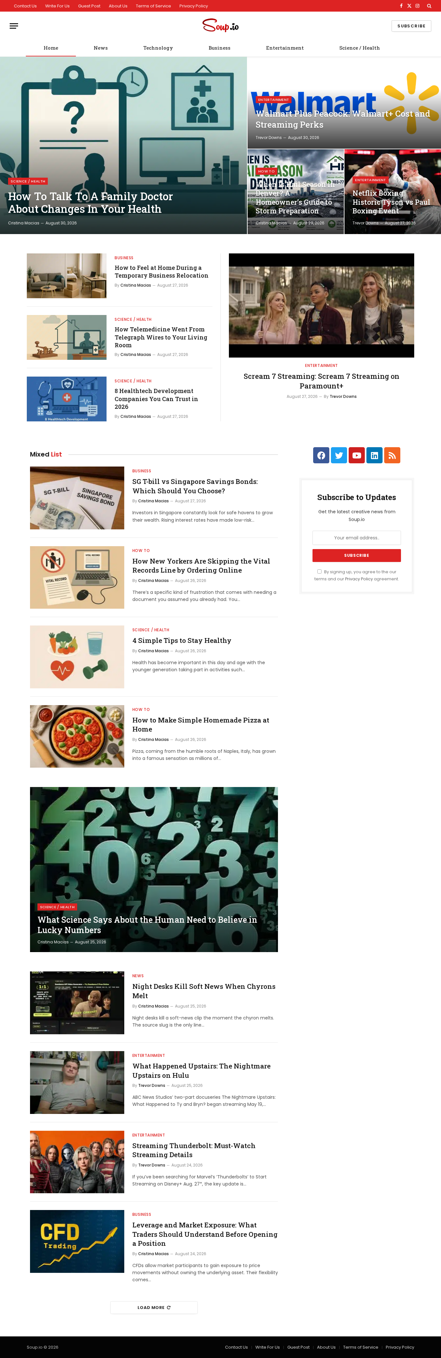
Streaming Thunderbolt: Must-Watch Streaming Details (194, 1150)
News (101, 47)
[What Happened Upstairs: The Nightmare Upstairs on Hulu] (77, 1082)
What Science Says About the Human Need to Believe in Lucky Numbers (147, 925)
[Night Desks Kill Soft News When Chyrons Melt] (77, 1002)
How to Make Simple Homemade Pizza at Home (200, 724)
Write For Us (57, 6)
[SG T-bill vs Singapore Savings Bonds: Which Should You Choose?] (77, 498)
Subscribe (411, 26)
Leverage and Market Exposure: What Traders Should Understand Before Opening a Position (205, 1234)
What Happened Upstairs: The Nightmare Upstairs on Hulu (201, 1070)
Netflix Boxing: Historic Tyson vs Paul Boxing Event (391, 202)
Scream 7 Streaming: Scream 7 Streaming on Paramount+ (321, 380)
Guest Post (89, 6)
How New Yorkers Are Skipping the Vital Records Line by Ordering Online (201, 565)
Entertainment (285, 47)
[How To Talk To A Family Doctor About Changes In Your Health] (123, 145)
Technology (158, 47)
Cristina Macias (23, 223)
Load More (151, 1307)
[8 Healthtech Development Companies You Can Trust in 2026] (67, 399)
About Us (118, 6)
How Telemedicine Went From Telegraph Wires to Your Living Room (161, 337)
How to (266, 171)
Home (51, 47)
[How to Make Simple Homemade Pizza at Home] (77, 736)
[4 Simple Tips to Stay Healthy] (77, 656)
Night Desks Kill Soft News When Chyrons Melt (203, 991)
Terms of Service (153, 6)
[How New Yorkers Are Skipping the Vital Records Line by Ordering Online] (77, 577)
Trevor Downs (269, 137)
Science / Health (359, 47)
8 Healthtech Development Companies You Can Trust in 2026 (156, 398)
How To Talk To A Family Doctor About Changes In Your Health (90, 202)
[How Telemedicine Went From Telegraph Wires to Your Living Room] (67, 337)
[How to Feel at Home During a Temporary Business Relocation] (67, 275)
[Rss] (392, 455)
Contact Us (25, 6)
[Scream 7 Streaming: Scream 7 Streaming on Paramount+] (321, 305)
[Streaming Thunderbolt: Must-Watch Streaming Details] (77, 1162)
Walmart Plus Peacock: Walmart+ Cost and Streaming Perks (343, 119)
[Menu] (14, 26)
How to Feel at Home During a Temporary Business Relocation (162, 271)
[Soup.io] (220, 26)
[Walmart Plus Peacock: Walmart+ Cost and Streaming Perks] (344, 103)
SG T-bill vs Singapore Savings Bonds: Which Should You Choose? (195, 486)
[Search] (428, 6)
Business (220, 47)
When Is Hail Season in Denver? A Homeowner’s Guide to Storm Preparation (295, 198)
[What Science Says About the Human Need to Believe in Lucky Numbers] (154, 869)
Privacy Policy (193, 6)
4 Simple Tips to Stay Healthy (181, 640)
